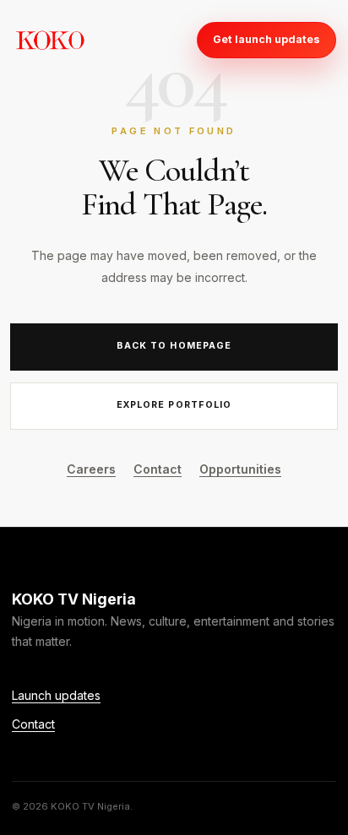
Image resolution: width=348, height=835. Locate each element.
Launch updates (56, 695)
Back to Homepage (174, 345)
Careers (91, 469)
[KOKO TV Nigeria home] (50, 39)
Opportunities (240, 469)
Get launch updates (266, 39)
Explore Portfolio (174, 404)
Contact (157, 469)
